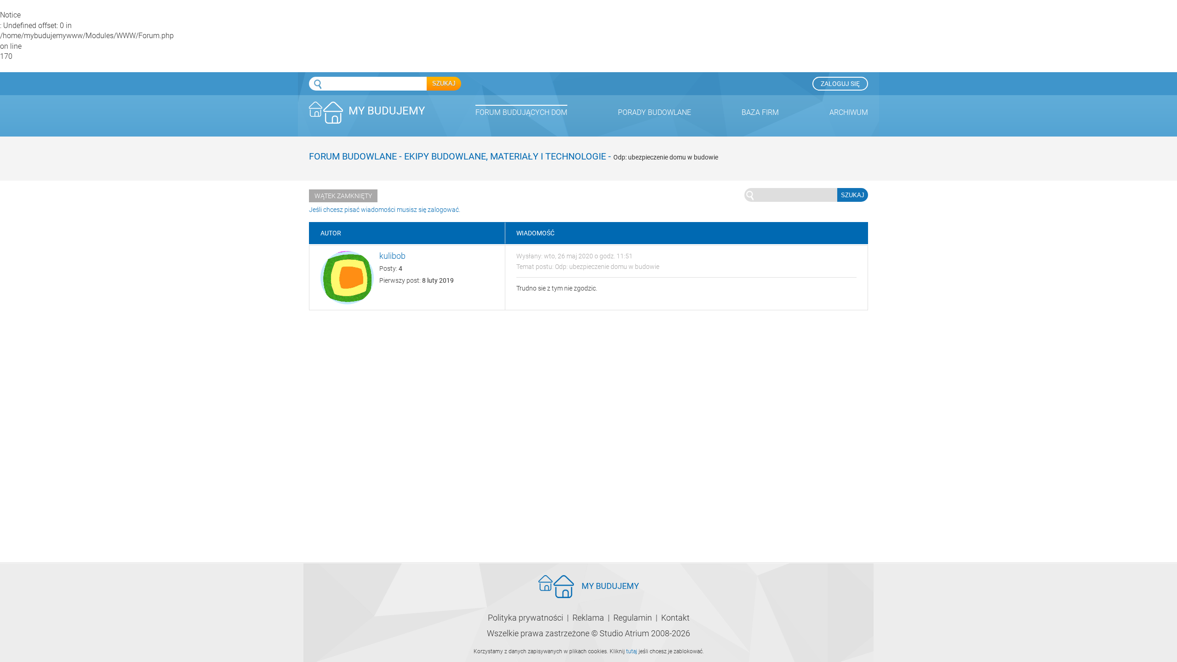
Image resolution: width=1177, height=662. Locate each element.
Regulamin (632, 617)
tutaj (631, 651)
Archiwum (848, 112)
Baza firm (760, 112)
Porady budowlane (654, 112)
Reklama (588, 617)
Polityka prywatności (525, 617)
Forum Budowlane (353, 156)
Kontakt (675, 617)
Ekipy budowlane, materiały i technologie (505, 156)
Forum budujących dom (521, 112)
